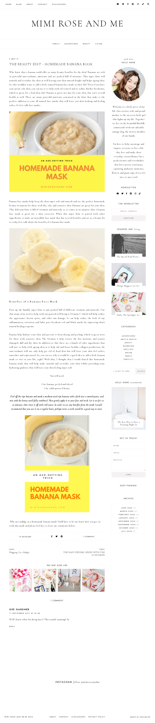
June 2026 (128, 508)
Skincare (26, 536)
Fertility (129, 359)
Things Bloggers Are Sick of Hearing (129, 286)
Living (98, 44)
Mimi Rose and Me (77, 23)
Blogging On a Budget (19, 551)
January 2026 (128, 518)
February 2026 (128, 514)
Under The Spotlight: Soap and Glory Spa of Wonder (129, 315)
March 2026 (128, 511)
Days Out (129, 349)
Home (9, 4)
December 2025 (128, 521)
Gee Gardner (19, 609)
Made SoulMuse (140, 717)
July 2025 (128, 531)
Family (56, 44)
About (29, 4)
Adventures (71, 44)
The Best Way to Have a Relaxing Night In (128, 423)
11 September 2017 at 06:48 (24, 613)
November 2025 (128, 524)
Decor (128, 352)
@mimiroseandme (90, 682)
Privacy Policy (97, 717)
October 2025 (128, 528)
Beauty (87, 44)
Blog (19, 4)
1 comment (89, 536)
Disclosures (59, 4)
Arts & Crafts (129, 339)
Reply (12, 626)
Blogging (128, 346)
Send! (128, 475)
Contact (42, 4)
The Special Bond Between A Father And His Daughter (129, 256)
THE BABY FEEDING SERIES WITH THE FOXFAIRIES (84, 552)
